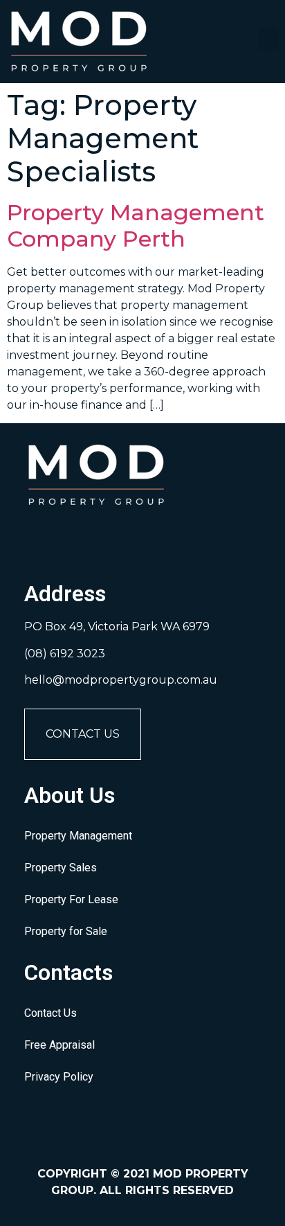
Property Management (78, 835)
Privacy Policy (58, 1076)
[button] (268, 39)
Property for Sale (65, 931)
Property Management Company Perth (135, 225)
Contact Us (83, 733)
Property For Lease (71, 899)
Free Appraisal (59, 1044)
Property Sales (60, 867)
